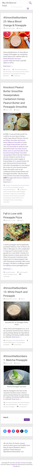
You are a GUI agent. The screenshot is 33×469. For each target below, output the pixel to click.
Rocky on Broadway (16, 200)
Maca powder (20, 71)
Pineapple (16, 73)
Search (5, 417)
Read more (7, 66)
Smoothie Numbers (9, 189)
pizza (15, 274)
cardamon (13, 193)
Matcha (5, 406)
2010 (17, 342)
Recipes (8, 69)
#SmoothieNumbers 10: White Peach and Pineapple (15, 291)
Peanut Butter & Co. (18, 198)
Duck (5, 274)
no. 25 (10, 73)
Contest (8, 185)
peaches (22, 342)
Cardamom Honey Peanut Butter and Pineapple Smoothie (15, 191)
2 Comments (22, 406)
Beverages (9, 340)
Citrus (14, 71)
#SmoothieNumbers (20, 69)
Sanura (20, 28)
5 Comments (17, 344)
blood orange (7, 71)
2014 (20, 272)
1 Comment (16, 76)
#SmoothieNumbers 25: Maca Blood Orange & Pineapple (15, 21)
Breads (8, 272)
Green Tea (25, 404)
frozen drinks (21, 193)
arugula (24, 272)
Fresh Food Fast (15, 185)
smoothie (6, 202)
